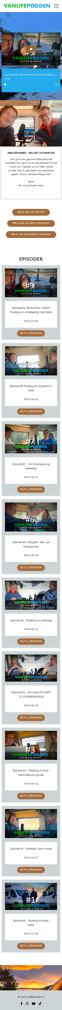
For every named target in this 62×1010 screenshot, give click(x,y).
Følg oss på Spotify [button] (31, 212)
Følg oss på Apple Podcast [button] (31, 223)
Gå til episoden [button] (31, 333)
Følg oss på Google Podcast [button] (31, 235)
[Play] (5, 84)
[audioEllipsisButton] (57, 84)
